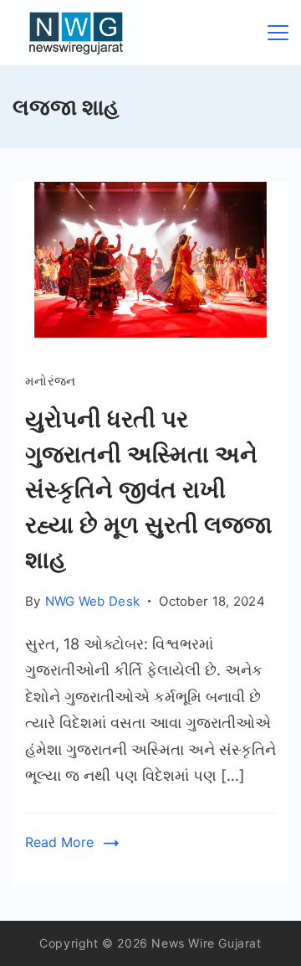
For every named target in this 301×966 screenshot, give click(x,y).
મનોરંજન (50, 381)
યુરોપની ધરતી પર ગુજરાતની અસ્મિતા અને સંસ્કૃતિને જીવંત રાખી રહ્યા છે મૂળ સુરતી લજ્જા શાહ (149, 489)
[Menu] (278, 32)
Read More (59, 842)
